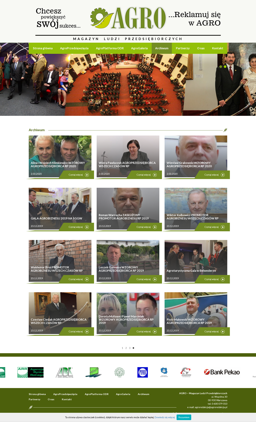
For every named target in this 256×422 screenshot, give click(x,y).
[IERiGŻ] (86, 372)
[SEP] (178, 372)
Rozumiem (183, 417)
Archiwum (161, 48)
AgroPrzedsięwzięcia (74, 48)
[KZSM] (156, 372)
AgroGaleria (139, 48)
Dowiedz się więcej (165, 417)
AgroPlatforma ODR (110, 48)
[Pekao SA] (214, 372)
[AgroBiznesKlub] (56, 372)
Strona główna (43, 48)
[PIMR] (135, 372)
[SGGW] (112, 372)
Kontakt (217, 48)
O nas (201, 48)
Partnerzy (183, 48)
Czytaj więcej (76, 174)
